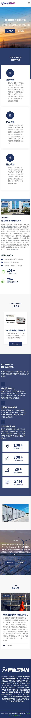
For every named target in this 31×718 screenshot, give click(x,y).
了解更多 (10, 31)
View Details (10, 509)
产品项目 (10, 562)
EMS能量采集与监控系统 (15, 330)
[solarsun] (8, 3)
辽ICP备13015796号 (16, 715)
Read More (15, 344)
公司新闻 (20, 596)
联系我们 (21, 31)
